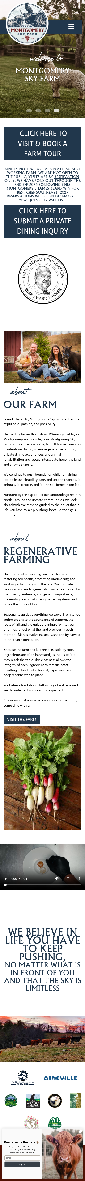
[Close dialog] (80, 1131)
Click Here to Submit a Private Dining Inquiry (43, 221)
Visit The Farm (21, 719)
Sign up (22, 1164)
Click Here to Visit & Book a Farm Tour (42, 144)
